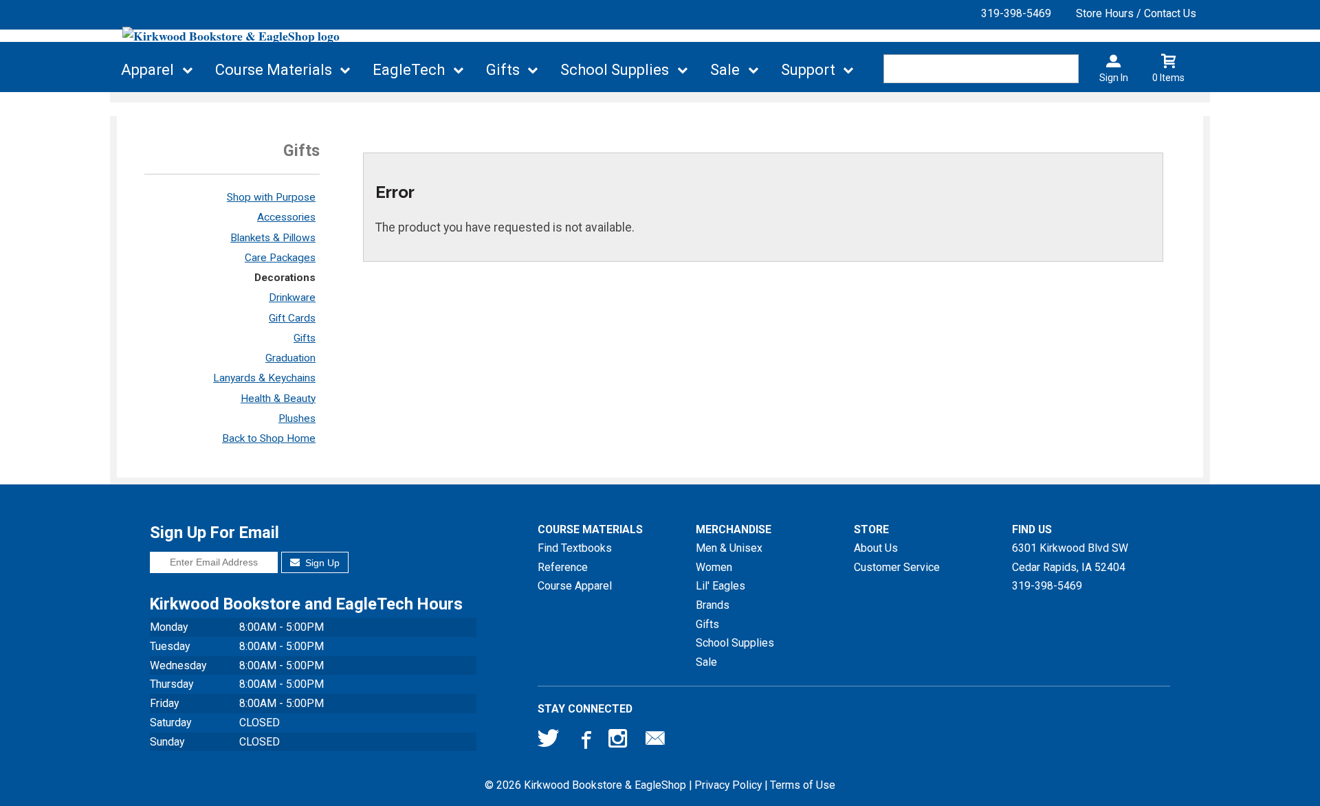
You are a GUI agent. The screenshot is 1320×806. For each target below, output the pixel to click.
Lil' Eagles (720, 585)
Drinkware (292, 297)
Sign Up (321, 562)
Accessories (286, 217)
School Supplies (614, 69)
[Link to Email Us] (655, 741)
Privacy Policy (728, 785)
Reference (563, 567)
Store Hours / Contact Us (1136, 13)
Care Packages (280, 257)
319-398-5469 (1016, 13)
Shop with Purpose (271, 197)
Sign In (1113, 77)
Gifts (503, 69)
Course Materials (273, 69)
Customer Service (897, 567)
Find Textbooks (575, 548)
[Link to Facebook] (584, 741)
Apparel (147, 69)
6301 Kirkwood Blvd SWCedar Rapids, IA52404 (1070, 557)
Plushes (297, 418)
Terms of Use (802, 785)
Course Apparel (575, 585)
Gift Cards (292, 318)
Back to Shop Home (269, 438)
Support (808, 69)
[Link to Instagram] (619, 741)
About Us (876, 548)
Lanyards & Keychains (264, 378)
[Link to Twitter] (549, 741)
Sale (725, 69)
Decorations (285, 277)
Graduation (290, 358)
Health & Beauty (278, 398)
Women (714, 567)
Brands (712, 605)
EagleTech (409, 69)
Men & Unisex (729, 548)
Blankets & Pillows (273, 238)
